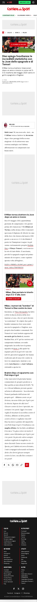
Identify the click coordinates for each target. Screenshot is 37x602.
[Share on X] (9, 465)
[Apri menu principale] (3, 2)
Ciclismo (23, 545)
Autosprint (7, 553)
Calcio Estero (8, 543)
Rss (22, 559)
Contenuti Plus (8, 15)
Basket (23, 535)
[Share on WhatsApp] (13, 465)
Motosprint (7, 557)
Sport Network (8, 561)
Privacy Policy (8, 580)
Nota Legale (7, 574)
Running (23, 539)
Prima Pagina (25, 553)
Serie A (17, 32)
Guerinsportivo (8, 559)
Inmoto (6, 555)
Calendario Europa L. (27, 579)
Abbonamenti (25, 551)
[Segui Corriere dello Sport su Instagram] (23, 589)
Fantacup (6, 563)
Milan (25, 32)
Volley (23, 541)
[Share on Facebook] (4, 465)
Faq (5, 584)
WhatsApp (27, 593)
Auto (5, 551)
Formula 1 (24, 531)
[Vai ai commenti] (27, 465)
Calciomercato (8, 545)
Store (22, 555)
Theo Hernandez (21, 312)
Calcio (9, 32)
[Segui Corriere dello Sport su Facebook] (14, 589)
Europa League (8, 539)
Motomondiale (25, 533)
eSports (23, 543)
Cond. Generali (8, 582)
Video (23, 570)
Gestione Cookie (9, 576)
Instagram (17, 593)
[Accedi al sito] (33, 2)
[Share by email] (17, 465)
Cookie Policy (8, 578)
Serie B (6, 535)
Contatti (6, 570)
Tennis (23, 537)
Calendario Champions (24, 576)
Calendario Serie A (24, 15)
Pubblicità (24, 557)
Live (10, 2)
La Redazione (8, 572)
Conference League (10, 541)
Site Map (23, 561)
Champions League (9, 537)
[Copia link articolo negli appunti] (21, 465)
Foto (22, 572)
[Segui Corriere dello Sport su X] (18, 589)
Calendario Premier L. (27, 581)
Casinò (23, 583)
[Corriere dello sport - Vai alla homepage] (18, 9)
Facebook (10, 593)
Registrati (24, 563)
